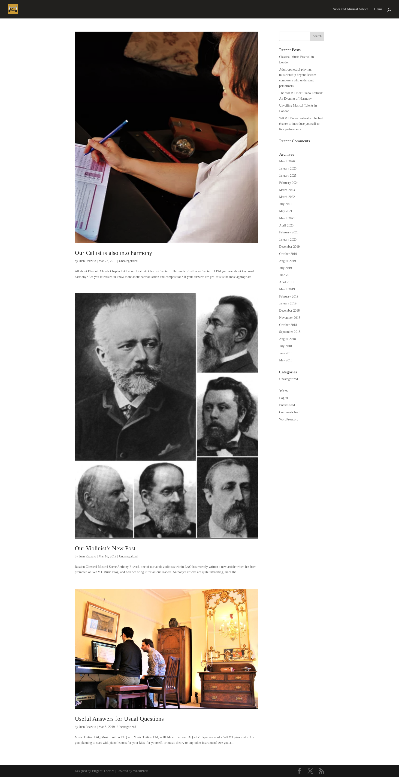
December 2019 (289, 246)
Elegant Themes (103, 771)
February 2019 (288, 296)
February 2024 (288, 183)
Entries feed (287, 405)
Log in (283, 398)
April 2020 (286, 225)
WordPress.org (288, 419)
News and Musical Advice (350, 9)
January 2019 (287, 303)
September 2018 (289, 331)
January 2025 (287, 175)
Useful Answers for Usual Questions (119, 718)
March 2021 (287, 218)
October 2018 (288, 325)
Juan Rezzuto (87, 261)
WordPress (140, 771)
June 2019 (285, 275)
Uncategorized (128, 261)
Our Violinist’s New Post (105, 548)
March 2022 (287, 197)
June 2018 (285, 353)
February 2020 (288, 232)
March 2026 (287, 161)
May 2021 (285, 211)
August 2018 (287, 339)
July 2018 (285, 346)
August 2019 (287, 261)
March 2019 (287, 289)
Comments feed (289, 412)
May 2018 (285, 360)
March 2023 (287, 190)
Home (378, 9)
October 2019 (288, 254)
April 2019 (286, 282)
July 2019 (285, 268)
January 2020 (287, 239)
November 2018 (289, 317)
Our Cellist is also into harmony (113, 253)
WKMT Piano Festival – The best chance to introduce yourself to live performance (301, 123)
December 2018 (289, 310)
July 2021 (285, 204)
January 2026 (287, 168)
